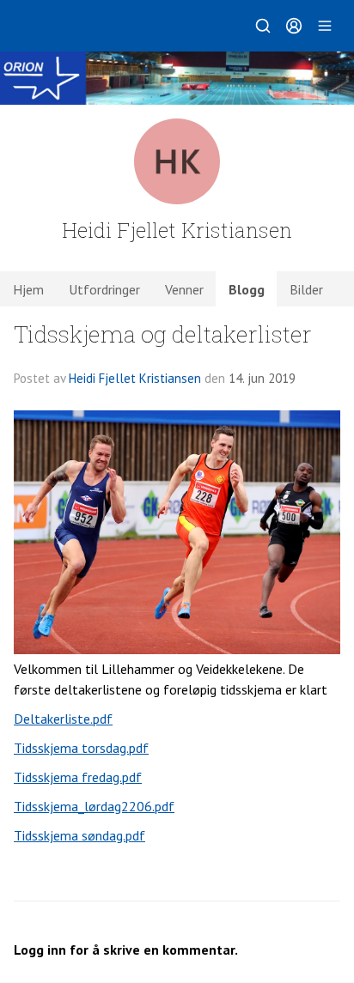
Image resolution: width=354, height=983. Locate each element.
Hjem (28, 289)
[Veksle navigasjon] (324, 25)
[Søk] (262, 25)
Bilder (306, 289)
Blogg (247, 289)
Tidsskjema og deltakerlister (163, 334)
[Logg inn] (293, 25)
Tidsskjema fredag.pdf (78, 777)
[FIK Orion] (177, 78)
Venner (184, 289)
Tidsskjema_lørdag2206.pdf (94, 806)
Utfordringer (104, 289)
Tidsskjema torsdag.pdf (81, 747)
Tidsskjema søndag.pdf (79, 835)
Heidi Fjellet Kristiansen (135, 378)
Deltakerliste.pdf (63, 718)
